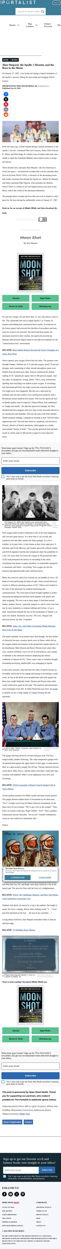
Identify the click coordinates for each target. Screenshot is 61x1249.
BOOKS (15, 60)
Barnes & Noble (16, 306)
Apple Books (45, 298)
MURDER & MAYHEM (9, 1222)
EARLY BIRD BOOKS (9, 1214)
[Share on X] (6, 99)
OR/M (38, 1218)
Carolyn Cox (43, 86)
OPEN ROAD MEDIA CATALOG (12, 1225)
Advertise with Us (43, 1207)
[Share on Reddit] (6, 114)
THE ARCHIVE (7, 1211)
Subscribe (56, 3)
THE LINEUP (6, 1218)
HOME (6, 60)
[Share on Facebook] (6, 94)
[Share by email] (6, 109)
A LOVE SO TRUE (8, 1207)
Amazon (15, 298)
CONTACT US (40, 1225)
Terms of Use (41, 1211)
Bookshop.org (45, 306)
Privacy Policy (42, 1214)
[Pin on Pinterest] (6, 104)
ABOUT (38, 1222)
